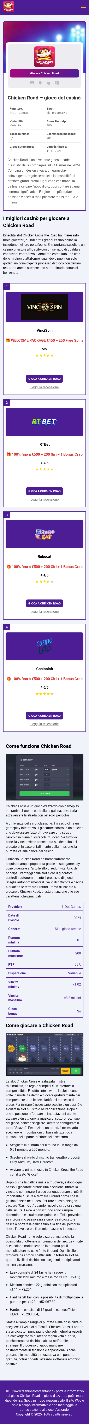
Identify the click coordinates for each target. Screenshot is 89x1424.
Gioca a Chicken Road (44, 73)
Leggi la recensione (44, 387)
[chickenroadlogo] (8, 7)
